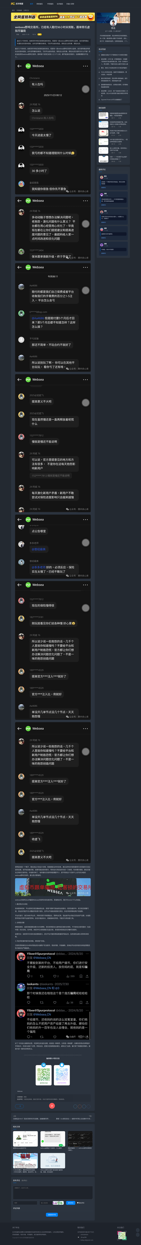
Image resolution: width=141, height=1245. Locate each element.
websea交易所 (20, 900)
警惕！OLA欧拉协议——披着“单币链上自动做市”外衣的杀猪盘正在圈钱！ (79, 1119)
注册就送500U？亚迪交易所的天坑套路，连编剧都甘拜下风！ (33, 1119)
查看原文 (103, 187)
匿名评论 (81, 1203)
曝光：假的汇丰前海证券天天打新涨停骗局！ (114, 68)
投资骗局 (60, 4)
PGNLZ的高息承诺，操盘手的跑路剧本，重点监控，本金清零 (114, 73)
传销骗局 (50, 4)
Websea (36, 900)
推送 (39, 34)
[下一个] (138, 562)
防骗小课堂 (70, 4)
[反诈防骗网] (17, 6)
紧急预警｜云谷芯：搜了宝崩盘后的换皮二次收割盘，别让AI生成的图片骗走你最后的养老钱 (114, 93)
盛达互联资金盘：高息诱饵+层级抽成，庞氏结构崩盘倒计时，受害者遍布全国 (114, 79)
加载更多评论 (52, 1215)
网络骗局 (40, 4)
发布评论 (70, 1203)
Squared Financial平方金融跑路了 (111, 99)
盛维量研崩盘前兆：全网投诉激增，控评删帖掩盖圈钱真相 (114, 86)
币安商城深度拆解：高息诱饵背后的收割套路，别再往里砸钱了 (118, 36)
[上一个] (2, 562)
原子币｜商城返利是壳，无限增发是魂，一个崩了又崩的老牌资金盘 (120, 41)
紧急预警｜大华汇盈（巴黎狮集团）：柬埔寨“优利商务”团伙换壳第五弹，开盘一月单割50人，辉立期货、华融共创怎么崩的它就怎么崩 (114, 61)
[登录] (128, 4)
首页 (31, 4)
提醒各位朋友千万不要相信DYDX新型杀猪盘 (114, 55)
